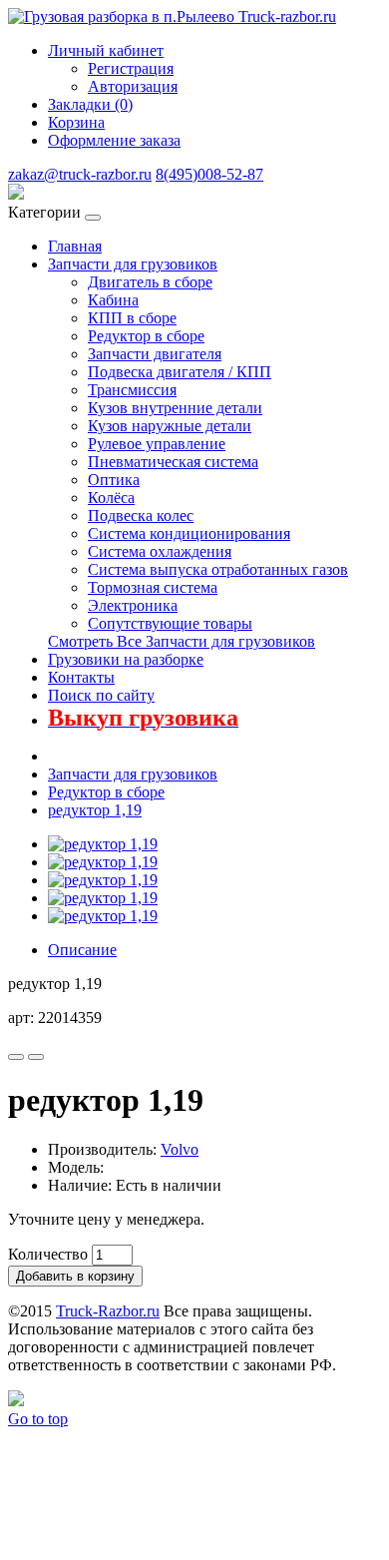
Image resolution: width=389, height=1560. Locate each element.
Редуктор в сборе (146, 335)
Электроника (133, 605)
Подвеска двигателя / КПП (179, 371)
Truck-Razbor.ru (108, 1310)
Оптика (114, 479)
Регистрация (131, 68)
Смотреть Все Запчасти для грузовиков (181, 641)
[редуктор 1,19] (103, 843)
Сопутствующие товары (170, 623)
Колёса (111, 497)
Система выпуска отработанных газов (218, 569)
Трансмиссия (132, 389)
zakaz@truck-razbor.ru (80, 174)
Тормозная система (152, 587)
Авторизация (133, 86)
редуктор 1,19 (95, 809)
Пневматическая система (173, 461)
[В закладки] (16, 1057)
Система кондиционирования (189, 533)
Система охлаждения (159, 551)
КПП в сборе (132, 317)
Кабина (113, 299)
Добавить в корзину (75, 1276)
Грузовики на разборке (125, 659)
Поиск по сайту (101, 695)
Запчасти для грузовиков (132, 264)
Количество (48, 1254)
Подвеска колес (141, 515)
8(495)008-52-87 (209, 174)
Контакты (81, 677)
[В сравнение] (36, 1057)
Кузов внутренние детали (175, 407)
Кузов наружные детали (169, 425)
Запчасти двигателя (154, 353)
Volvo (179, 1149)
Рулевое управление (156, 443)
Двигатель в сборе (150, 281)
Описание (82, 949)
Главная (75, 246)
